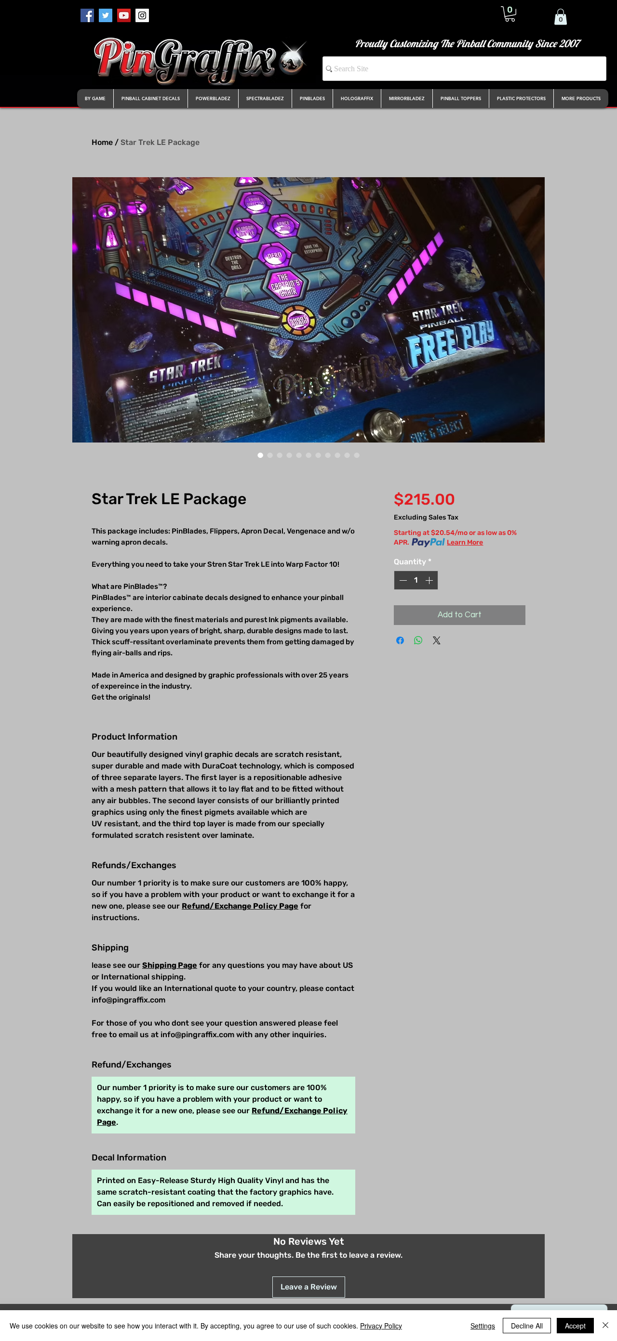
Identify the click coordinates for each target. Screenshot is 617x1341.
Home (102, 142)
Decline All (527, 1325)
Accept (575, 1325)
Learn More (465, 542)
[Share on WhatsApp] (418, 640)
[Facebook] (87, 15)
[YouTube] (124, 15)
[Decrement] (402, 580)
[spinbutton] (416, 580)
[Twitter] (105, 15)
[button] (510, 14)
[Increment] (430, 580)
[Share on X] (437, 640)
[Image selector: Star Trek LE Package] (260, 455)
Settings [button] (482, 1325)
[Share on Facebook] (400, 640)
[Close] (605, 1325)
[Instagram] (142, 15)
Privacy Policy (381, 1325)
